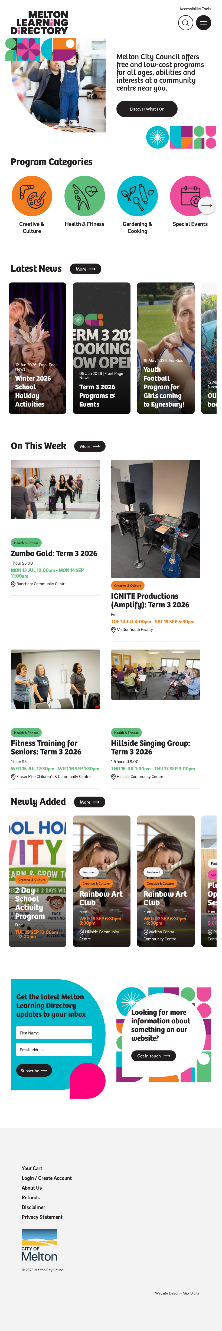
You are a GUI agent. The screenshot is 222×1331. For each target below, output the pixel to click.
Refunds (31, 1197)
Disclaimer (33, 1207)
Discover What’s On (147, 109)
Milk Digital (191, 1293)
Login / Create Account (47, 1178)
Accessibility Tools (195, 8)
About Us (32, 1187)
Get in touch (153, 1056)
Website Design (167, 1293)
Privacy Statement (42, 1217)
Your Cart (32, 1168)
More (85, 269)
